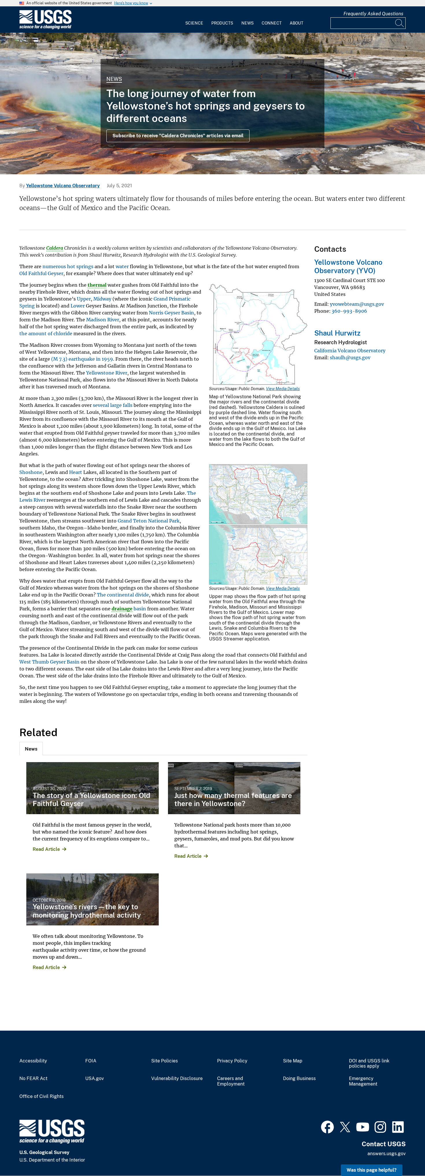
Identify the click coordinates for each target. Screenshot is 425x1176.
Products (222, 23)
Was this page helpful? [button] (372, 1170)
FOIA (90, 1061)
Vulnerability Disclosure (177, 1078)
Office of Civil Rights (41, 1096)
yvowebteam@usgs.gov (357, 304)
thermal (97, 285)
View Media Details (283, 388)
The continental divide (123, 595)
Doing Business (299, 1078)
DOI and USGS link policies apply (369, 1063)
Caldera (54, 248)
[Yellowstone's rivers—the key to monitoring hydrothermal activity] (92, 899)
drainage (122, 609)
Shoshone (30, 472)
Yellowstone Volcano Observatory (63, 185)
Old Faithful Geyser (41, 273)
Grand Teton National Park (149, 521)
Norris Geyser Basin (171, 313)
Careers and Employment (231, 1081)
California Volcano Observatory (349, 350)
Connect (272, 23)
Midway (102, 299)
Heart (75, 472)
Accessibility (33, 1061)
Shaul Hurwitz (337, 333)
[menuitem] (194, 19)
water (122, 266)
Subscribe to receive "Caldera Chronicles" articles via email (177, 135)
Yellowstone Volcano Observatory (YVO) (348, 266)
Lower (78, 306)
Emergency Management (363, 1081)
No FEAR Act (33, 1078)
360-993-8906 (349, 311)
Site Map (292, 1061)
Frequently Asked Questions (373, 13)
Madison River (102, 320)
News (247, 23)
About (296, 23)
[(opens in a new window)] (327, 1126)
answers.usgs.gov (386, 1153)
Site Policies (164, 1061)
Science (194, 23)
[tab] (31, 748)
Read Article (46, 849)
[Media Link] (258, 335)
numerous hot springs (67, 266)
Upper (84, 299)
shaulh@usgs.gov (350, 357)
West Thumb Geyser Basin (49, 662)
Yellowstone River (106, 373)
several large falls (112, 405)
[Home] (45, 28)
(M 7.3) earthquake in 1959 (82, 359)
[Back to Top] (404, 1155)
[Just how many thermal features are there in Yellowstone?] (234, 788)
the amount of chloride (45, 333)
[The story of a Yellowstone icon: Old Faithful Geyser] (92, 788)
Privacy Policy (232, 1061)
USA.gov (94, 1078)
